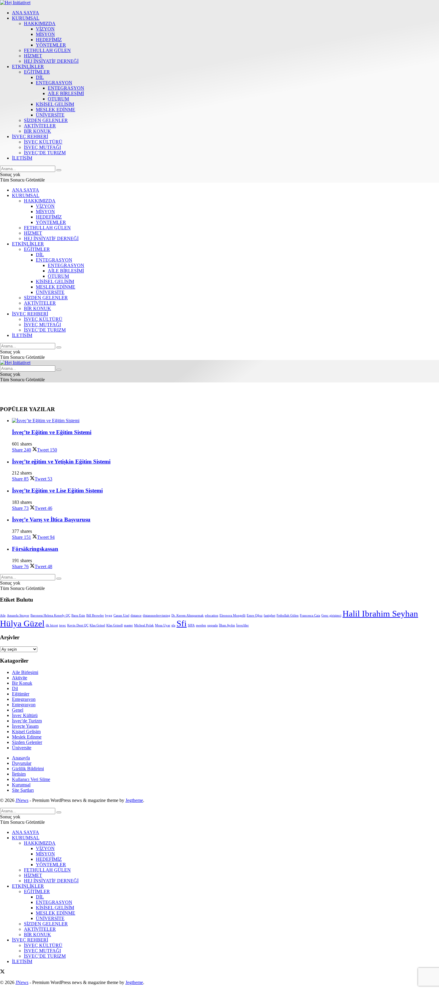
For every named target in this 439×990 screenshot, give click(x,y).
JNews (22, 800)
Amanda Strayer (18, 615)
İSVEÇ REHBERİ (30, 136)
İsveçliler (242, 625)
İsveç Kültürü (25, 715)
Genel (17, 710)
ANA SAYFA (25, 12)
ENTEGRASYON (54, 82)
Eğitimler (20, 693)
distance (136, 615)
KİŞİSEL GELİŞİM (55, 104)
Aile (3, 615)
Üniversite (21, 747)
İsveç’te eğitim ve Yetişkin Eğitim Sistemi (61, 461)
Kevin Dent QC (77, 625)
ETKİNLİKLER (28, 66)
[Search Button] (58, 170)
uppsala (212, 625)
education (211, 615)
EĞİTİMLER (37, 71)
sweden (201, 625)
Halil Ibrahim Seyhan (380, 613)
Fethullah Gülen (288, 615)
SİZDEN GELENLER (46, 120)
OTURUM (58, 98)
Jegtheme (134, 800)
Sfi (181, 623)
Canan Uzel (121, 615)
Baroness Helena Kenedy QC (50, 615)
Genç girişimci (331, 615)
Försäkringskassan (35, 549)
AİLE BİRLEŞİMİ (66, 93)
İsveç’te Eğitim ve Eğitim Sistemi (51, 432)
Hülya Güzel (22, 623)
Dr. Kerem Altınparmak (187, 615)
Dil (15, 688)
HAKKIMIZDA (40, 23)
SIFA (191, 625)
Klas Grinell (114, 625)
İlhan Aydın (227, 625)
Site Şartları (23, 790)
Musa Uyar (162, 625)
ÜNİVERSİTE (50, 115)
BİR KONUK (37, 131)
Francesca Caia (310, 615)
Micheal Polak (144, 625)
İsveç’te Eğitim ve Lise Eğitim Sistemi (57, 490)
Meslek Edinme (27, 736)
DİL (40, 77)
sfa (173, 625)
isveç (62, 625)
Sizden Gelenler (27, 742)
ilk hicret (52, 625)
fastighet (269, 615)
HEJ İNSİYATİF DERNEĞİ (51, 61)
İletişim (19, 774)
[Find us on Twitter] (2, 972)
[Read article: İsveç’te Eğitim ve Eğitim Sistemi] (225, 420)
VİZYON (45, 28)
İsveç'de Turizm (27, 720)
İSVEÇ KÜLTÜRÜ (43, 141)
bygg (108, 615)
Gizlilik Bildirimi (28, 768)
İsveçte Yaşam (25, 726)
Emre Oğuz (255, 615)
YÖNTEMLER (51, 45)
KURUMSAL (25, 18)
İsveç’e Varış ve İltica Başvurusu (51, 519)
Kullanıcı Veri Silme (31, 779)
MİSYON (45, 34)
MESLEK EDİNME (55, 109)
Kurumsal (21, 784)
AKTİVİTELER (40, 125)
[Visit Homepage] (15, 2)
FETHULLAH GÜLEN (47, 50)
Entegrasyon (24, 699)
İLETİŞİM (22, 158)
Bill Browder (95, 615)
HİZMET (33, 55)
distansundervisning (156, 615)
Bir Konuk (22, 683)
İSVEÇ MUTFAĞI (42, 147)
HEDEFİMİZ (49, 39)
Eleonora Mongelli (232, 615)
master (128, 625)
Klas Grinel (97, 625)
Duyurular (21, 763)
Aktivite (19, 677)
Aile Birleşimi (25, 672)
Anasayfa (21, 757)
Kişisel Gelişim (26, 731)
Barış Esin (78, 615)
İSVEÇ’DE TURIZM (45, 152)
